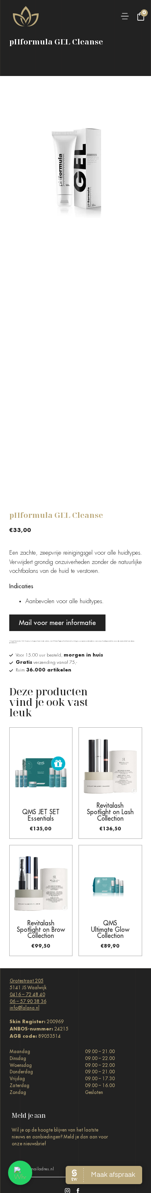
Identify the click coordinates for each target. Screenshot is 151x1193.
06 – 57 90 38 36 (28, 1001)
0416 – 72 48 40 (27, 994)
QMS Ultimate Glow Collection (110, 929)
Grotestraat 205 (26, 981)
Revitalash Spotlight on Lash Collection (110, 811)
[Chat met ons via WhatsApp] (20, 1173)
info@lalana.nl (24, 1008)
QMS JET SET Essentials (41, 815)
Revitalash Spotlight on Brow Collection (41, 929)
